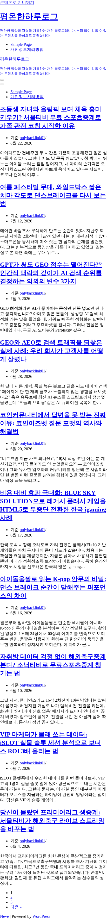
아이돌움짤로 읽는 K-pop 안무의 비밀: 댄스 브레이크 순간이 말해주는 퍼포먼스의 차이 (53, 587)
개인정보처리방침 (27, 49)
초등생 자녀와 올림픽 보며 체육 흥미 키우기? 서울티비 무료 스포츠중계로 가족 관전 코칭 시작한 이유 (50, 117)
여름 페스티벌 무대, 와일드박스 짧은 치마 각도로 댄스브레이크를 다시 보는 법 (53, 195)
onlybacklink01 (32, 137)
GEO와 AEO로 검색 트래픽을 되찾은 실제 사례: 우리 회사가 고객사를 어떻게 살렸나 (51, 351)
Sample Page (21, 44)
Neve (4, 916)
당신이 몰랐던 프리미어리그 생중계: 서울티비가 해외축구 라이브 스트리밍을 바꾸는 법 (52, 820)
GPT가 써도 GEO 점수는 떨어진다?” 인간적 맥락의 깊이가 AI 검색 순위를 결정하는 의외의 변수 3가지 (51, 273)
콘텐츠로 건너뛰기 (17, 2)
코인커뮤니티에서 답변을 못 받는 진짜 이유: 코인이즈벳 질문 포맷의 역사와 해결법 (53, 423)
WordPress (41, 916)
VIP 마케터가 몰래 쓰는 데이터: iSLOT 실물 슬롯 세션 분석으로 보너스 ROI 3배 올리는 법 (50, 742)
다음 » (16, 907)
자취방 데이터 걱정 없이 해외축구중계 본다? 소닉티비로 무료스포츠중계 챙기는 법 (53, 665)
